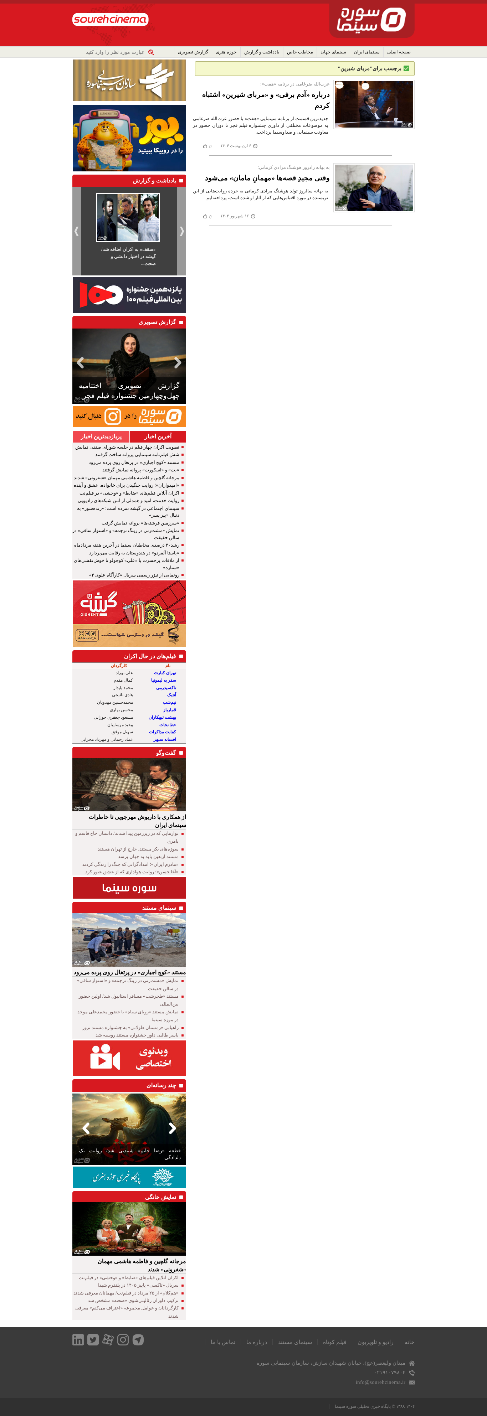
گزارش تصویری (193, 52)
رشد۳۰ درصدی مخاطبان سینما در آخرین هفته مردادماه (126, 545)
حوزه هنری (226, 52)
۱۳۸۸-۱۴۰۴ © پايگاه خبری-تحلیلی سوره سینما (375, 1406)
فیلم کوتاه (335, 1342)
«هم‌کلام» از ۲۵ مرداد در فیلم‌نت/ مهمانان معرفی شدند (126, 1293)
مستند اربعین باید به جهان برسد (148, 856)
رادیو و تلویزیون (376, 1342)
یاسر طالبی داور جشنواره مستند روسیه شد (137, 1035)
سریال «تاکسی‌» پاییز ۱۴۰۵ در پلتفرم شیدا (138, 1285)
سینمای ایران (367, 52)
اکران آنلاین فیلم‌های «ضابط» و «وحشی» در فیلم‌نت (129, 493)
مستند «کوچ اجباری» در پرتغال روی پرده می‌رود (134, 462)
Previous (79, 362)
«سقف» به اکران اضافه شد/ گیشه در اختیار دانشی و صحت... (128, 256)
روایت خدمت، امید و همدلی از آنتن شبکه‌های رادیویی (128, 500)
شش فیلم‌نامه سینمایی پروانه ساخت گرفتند (137, 454)
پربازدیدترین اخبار (101, 436)
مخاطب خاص (300, 52)
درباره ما (256, 1342)
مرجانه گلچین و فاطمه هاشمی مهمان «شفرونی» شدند (126, 477)
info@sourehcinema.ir (380, 1382)
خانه (410, 1342)
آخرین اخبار (158, 436)
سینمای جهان (333, 52)
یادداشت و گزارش (262, 52)
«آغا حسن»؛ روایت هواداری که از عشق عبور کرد (132, 871)
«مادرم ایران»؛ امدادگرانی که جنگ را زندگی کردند (130, 864)
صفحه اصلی (399, 52)
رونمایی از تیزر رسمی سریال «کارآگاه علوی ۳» (134, 575)
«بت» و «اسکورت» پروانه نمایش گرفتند (140, 469)
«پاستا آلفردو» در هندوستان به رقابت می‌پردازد (134, 552)
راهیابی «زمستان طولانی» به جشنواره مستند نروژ (130, 1027)
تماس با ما (223, 1342)
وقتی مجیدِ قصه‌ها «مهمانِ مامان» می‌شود (267, 178)
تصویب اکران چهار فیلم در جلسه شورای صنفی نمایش (127, 447)
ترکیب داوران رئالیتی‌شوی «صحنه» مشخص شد (133, 1300)
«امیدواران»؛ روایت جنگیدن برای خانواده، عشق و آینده (126, 485)
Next (179, 362)
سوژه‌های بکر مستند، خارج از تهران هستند (138, 849)
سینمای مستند (295, 1342)
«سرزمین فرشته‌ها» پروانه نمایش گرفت (140, 523)
